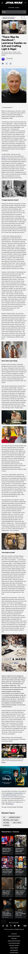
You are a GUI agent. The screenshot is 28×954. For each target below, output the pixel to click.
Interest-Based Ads (14, 950)
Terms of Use (14, 933)
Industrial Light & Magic (10, 820)
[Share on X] (6, 63)
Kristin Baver (10, 58)
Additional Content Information (14, 936)
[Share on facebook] (3, 63)
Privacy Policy (14, 938)
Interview (6, 825)
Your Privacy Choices (14, 952)
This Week (6, 822)
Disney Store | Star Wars (14, 945)
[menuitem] (2, 3)
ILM (4, 817)
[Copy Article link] (10, 63)
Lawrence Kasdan (14, 817)
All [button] (5, 12)
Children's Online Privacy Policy (14, 940)
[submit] (25, 3)
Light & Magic (17, 822)
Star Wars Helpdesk (14, 947)
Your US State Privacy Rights (14, 943)
